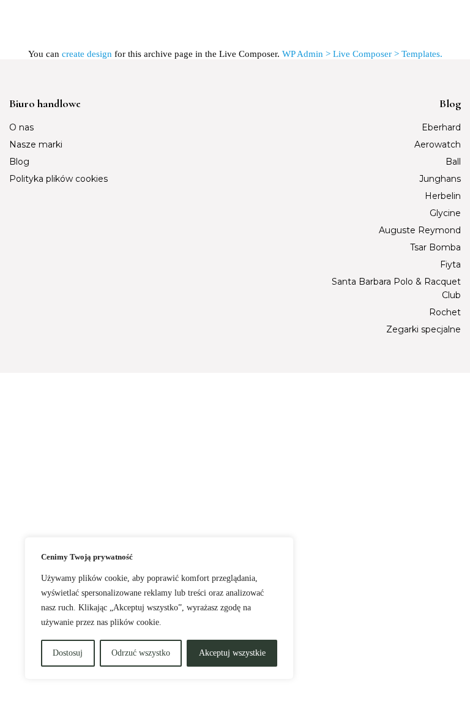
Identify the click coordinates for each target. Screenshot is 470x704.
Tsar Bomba (435, 247)
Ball (453, 161)
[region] (159, 608)
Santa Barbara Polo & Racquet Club (396, 288)
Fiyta (450, 264)
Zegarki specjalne (423, 329)
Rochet (445, 312)
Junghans (440, 178)
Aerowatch (437, 144)
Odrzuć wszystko (140, 652)
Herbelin (443, 195)
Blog (19, 161)
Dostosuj (68, 652)
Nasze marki (35, 144)
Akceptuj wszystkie (232, 652)
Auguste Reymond (420, 230)
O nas (21, 127)
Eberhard (441, 127)
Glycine (445, 213)
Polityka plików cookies (58, 178)
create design (87, 54)
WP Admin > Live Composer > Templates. (362, 54)
